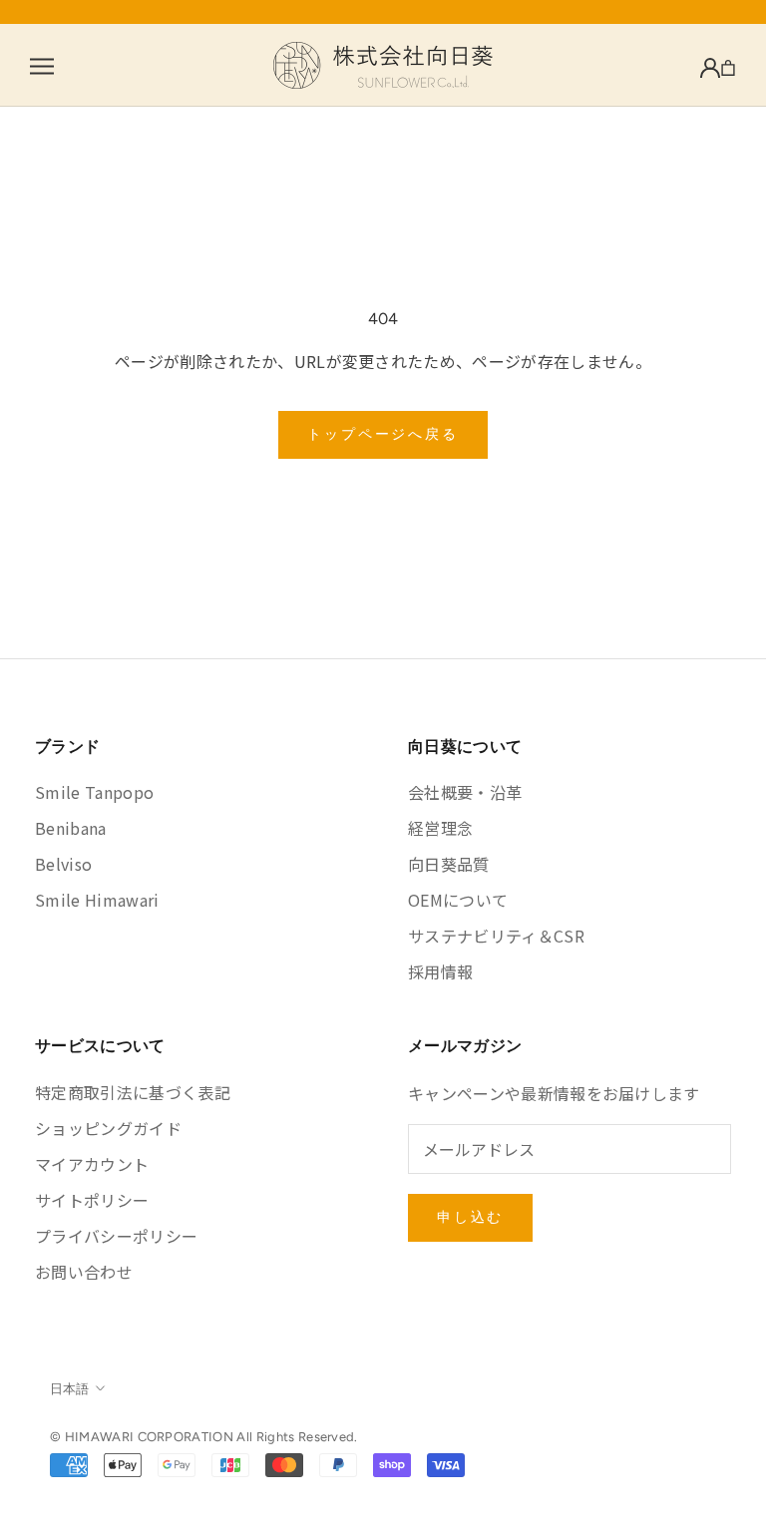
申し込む (470, 1217)
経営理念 (440, 828)
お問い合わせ (84, 1272)
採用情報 (440, 971)
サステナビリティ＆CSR (496, 936)
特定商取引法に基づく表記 (132, 1092)
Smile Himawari (97, 900)
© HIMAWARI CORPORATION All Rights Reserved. (204, 1436)
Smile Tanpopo (94, 792)
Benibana (71, 828)
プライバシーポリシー (116, 1236)
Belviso (63, 864)
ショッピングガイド (108, 1128)
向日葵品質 (449, 864)
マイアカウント (92, 1164)
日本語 (69, 1388)
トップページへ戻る (382, 434)
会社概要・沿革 (465, 792)
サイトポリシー (92, 1200)
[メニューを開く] (42, 65)
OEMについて (458, 900)
